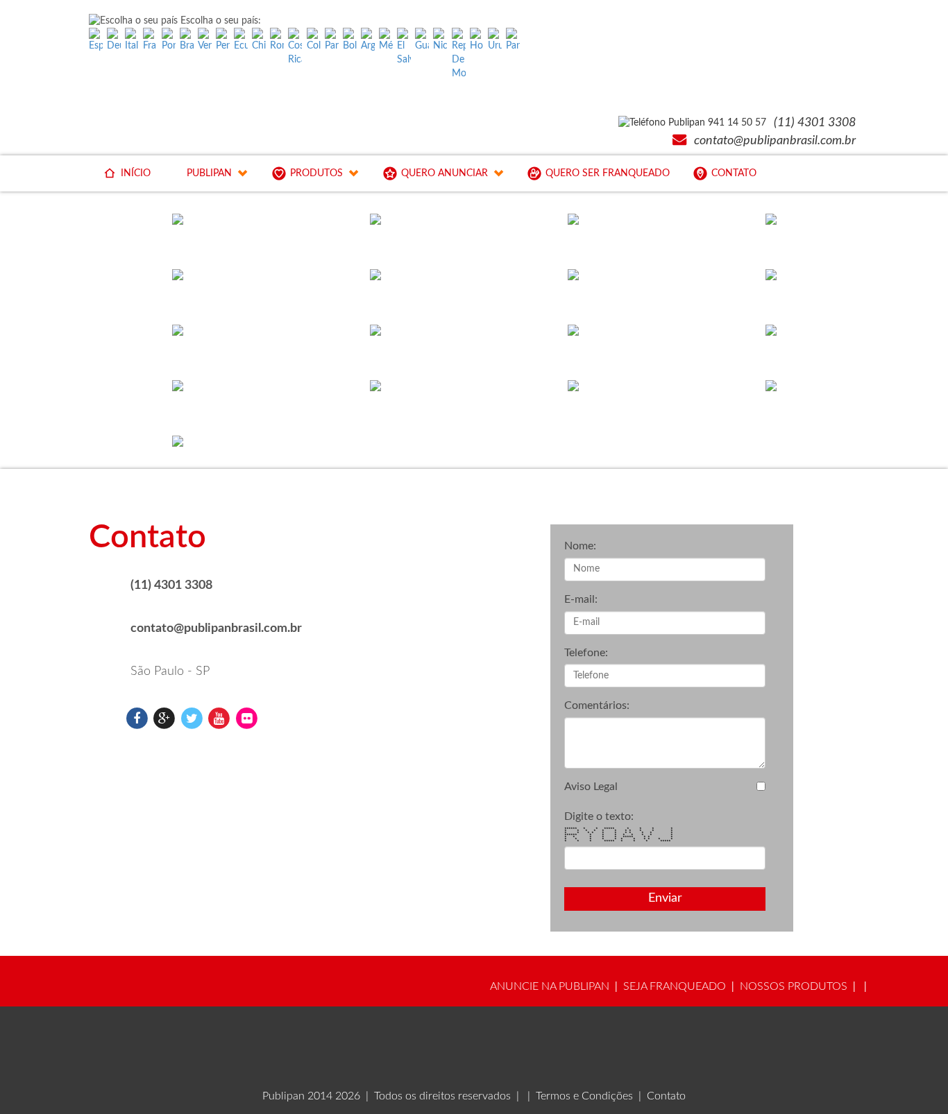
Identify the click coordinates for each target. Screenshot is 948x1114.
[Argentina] (368, 40)
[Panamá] (332, 40)
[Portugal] (169, 40)
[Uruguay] (495, 40)
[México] (386, 40)
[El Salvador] (404, 47)
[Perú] (223, 40)
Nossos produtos (793, 986)
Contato (666, 1096)
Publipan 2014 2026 (311, 1096)
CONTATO (733, 173)
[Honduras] (477, 40)
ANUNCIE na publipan (549, 986)
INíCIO (136, 173)
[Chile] (259, 40)
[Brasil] (187, 40)
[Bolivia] (350, 40)
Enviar (665, 898)
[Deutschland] (114, 40)
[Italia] (132, 40)
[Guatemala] (422, 40)
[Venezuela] (205, 40)
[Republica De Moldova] (459, 54)
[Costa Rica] (295, 47)
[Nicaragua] (440, 40)
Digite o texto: (599, 816)
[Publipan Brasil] (136, 718)
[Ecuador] (241, 40)
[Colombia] (314, 40)
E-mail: (581, 599)
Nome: (580, 545)
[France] (150, 40)
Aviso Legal (591, 786)
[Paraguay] (513, 40)
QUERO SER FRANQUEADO (607, 173)
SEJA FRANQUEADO (674, 986)
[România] (277, 40)
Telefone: (586, 652)
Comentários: (596, 705)
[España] (96, 40)
